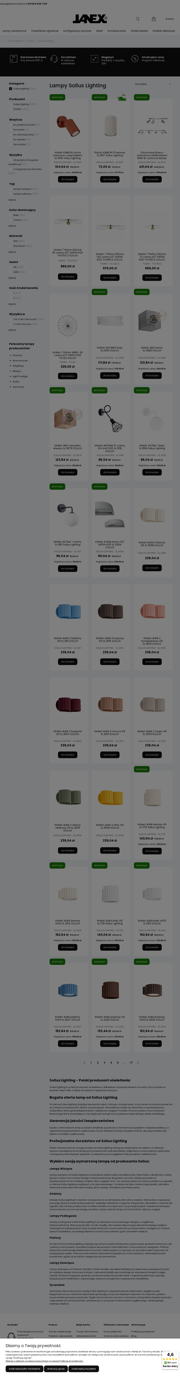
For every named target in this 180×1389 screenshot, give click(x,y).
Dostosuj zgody (56, 1368)
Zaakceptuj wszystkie (84, 1368)
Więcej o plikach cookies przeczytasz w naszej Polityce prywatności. (44, 1361)
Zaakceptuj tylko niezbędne (24, 1368)
